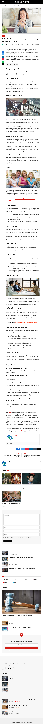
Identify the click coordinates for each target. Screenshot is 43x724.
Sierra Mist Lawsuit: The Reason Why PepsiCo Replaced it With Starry (17, 615)
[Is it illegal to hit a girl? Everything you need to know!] (11, 496)
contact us (18, 722)
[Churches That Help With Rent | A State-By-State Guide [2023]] (11, 478)
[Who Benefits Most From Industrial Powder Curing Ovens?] (5, 559)
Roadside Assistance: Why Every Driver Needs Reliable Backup (22, 568)
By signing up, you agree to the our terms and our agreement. (22, 650)
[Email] (3, 64)
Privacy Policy (28, 650)
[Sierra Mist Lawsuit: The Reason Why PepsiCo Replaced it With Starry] (21, 602)
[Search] (38, 2)
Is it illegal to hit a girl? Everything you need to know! (11, 504)
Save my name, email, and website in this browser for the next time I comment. (18, 537)
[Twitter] (3, 54)
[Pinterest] (3, 59)
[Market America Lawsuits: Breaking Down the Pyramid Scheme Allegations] (5, 713)
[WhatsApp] (3, 62)
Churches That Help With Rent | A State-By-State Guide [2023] (11, 486)
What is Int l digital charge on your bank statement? (20, 627)
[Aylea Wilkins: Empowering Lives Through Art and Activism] (21, 20)
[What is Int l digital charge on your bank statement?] (5, 629)
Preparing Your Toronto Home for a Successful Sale (19, 562)
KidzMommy (19, 430)
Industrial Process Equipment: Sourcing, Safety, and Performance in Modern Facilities (24, 552)
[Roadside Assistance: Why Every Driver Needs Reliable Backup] (5, 570)
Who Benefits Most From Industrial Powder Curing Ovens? (21, 557)
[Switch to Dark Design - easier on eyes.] (40, 1)
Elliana (6, 44)
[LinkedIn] (3, 57)
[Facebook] (3, 52)
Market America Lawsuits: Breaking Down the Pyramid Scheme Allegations (24, 711)
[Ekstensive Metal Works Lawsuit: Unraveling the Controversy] (5, 623)
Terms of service (29, 722)
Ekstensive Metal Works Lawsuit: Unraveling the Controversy (22, 621)
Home (3, 5)
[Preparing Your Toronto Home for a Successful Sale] (5, 564)
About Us (13, 722)
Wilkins (10, 412)
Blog (5, 5)
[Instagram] (11, 443)
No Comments (27, 44)
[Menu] (3, 2)
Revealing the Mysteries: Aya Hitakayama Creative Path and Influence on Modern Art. (31, 486)
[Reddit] (7, 443)
